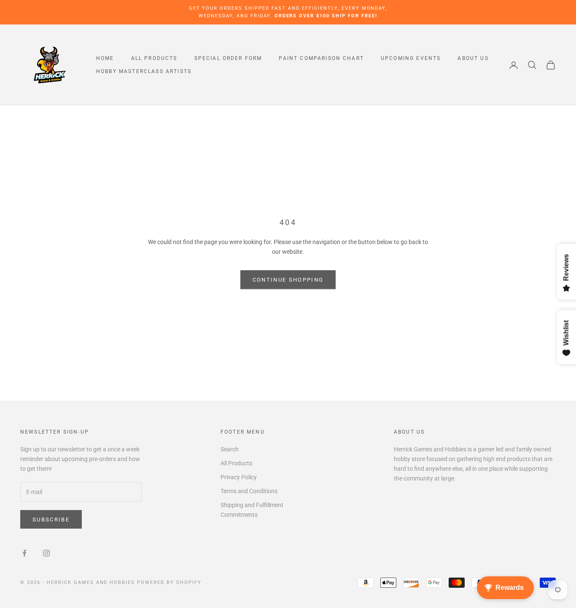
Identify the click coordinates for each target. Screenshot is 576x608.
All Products (154, 58)
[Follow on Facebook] (24, 553)
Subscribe (51, 519)
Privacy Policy (239, 477)
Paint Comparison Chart (321, 58)
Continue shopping (288, 280)
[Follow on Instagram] (46, 553)
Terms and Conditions (249, 491)
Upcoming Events (411, 58)
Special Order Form (228, 58)
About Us (473, 58)
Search (230, 449)
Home (105, 58)
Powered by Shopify (169, 582)
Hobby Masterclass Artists (143, 71)
